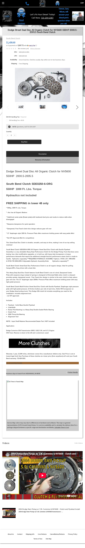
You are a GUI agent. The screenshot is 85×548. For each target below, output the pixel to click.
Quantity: (9, 131)
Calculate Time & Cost (61, 427)
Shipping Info (30, 534)
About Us (11, 534)
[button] (21, 12)
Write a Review (35, 48)
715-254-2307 (47, 17)
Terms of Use (38, 539)
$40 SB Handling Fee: (16, 117)
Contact (19, 534)
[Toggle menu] (3, 3)
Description (43, 154)
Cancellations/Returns (57, 534)
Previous (8, 107)
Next (77, 107)
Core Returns (42, 534)
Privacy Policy (72, 534)
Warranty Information (42, 160)
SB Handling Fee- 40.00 (16, 120)
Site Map (48, 539)
